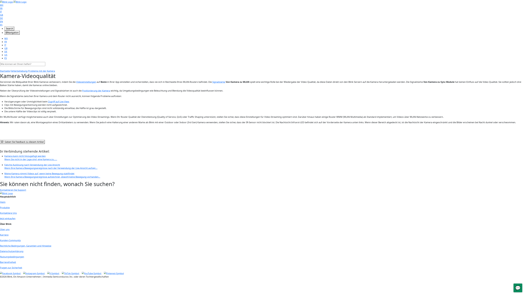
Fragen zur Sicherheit (11, 267)
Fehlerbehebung (19, 71)
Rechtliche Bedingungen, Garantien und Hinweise (25, 245)
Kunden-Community (10, 240)
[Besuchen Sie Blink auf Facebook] (10, 273)
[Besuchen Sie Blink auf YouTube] (92, 273)
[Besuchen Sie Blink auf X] (53, 273)
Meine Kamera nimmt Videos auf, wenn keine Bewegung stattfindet (52, 175)
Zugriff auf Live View (58, 101)
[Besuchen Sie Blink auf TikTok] (71, 273)
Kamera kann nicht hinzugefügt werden (30, 158)
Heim (2, 202)
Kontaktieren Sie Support (13, 189)
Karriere (4, 234)
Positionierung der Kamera (96, 90)
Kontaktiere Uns (8, 213)
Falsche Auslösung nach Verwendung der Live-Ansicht (50, 166)
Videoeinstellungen (86, 81)
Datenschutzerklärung (11, 251)
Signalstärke (218, 81)
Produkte (5, 207)
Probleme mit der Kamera (41, 71)
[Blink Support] (13, 1)
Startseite (5, 71)
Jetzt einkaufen (7, 218)
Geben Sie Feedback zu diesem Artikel (24, 141)
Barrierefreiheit (8, 262)
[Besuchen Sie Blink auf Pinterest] (114, 273)
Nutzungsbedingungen (12, 256)
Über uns (5, 229)
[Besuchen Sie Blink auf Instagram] (34, 273)
